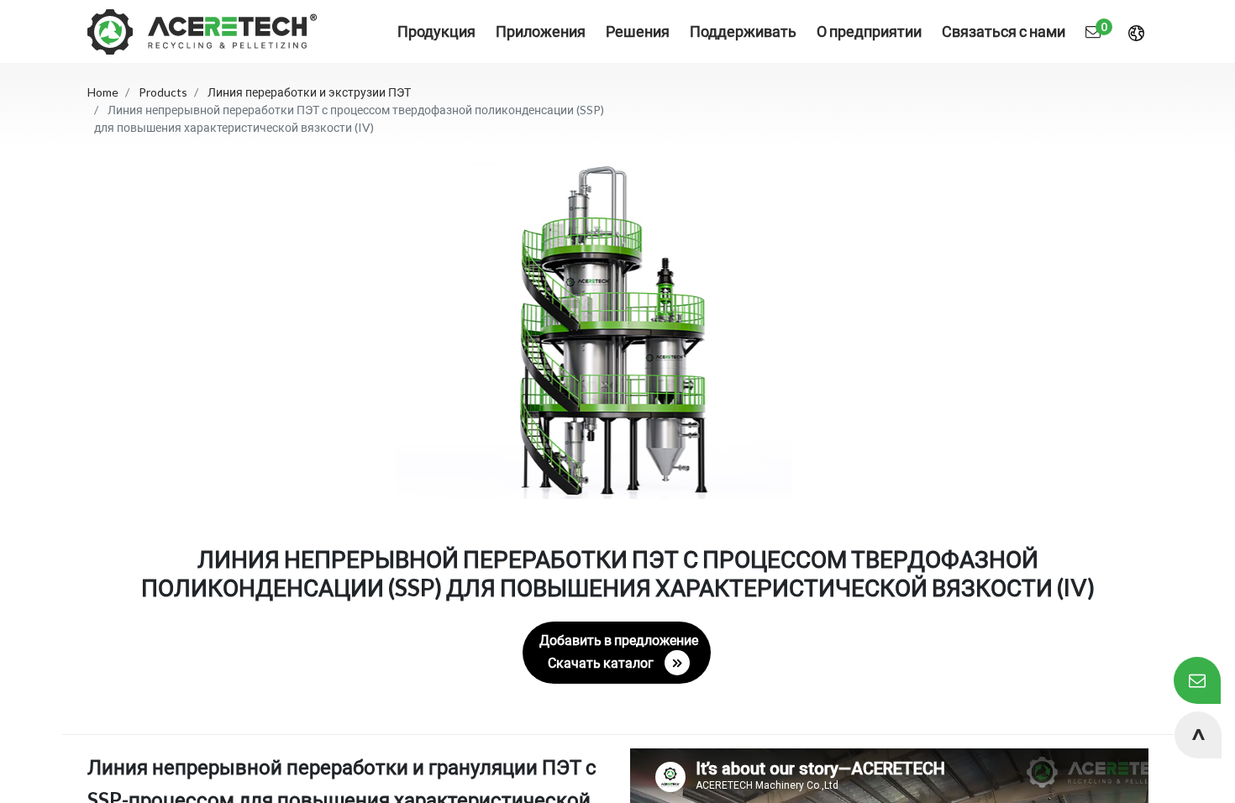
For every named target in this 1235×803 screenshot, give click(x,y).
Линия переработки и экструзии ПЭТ (309, 92)
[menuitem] (541, 31)
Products (163, 92)
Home (102, 92)
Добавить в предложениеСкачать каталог (618, 651)
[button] (1198, 734)
